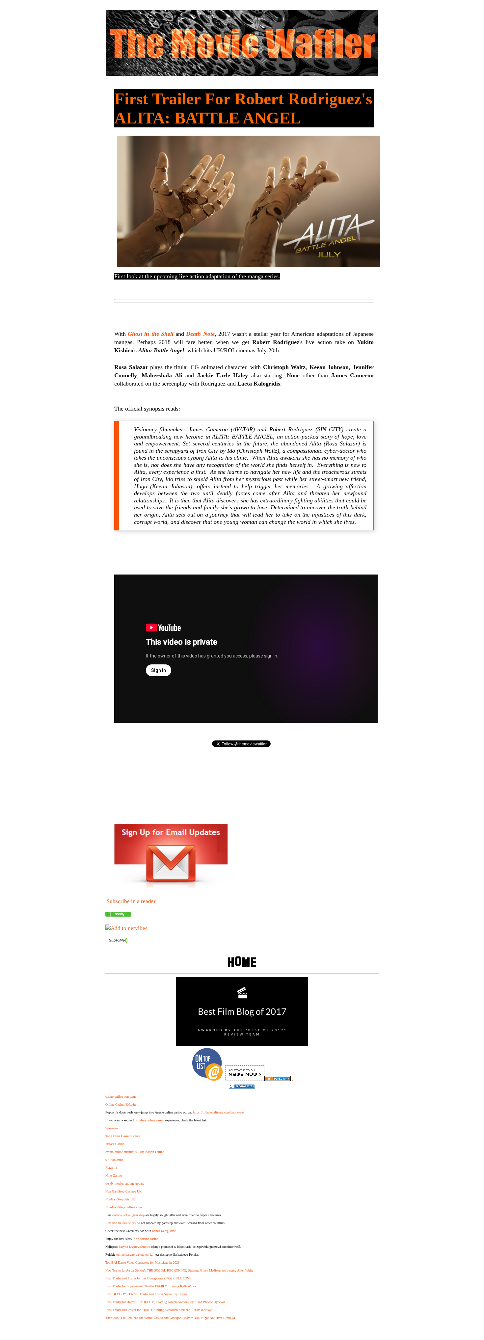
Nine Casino (113, 1175)
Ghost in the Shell (151, 334)
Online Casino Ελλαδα (120, 1104)
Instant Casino (114, 1144)
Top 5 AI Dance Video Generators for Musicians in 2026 (142, 1262)
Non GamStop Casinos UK (123, 1191)
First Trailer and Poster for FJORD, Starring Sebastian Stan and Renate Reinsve (158, 1310)
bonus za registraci (164, 1231)
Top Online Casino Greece (122, 1136)
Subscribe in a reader (131, 901)
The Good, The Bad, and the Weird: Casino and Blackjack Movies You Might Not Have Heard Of (170, 1318)
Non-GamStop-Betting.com (123, 1207)
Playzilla (111, 1167)
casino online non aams (120, 1096)
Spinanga (111, 1128)
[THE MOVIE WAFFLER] (118, 915)
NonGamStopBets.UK (120, 1199)
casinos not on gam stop (128, 1215)
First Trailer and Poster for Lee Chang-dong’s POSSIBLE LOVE (148, 1278)
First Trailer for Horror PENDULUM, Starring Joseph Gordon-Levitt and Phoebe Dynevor (165, 1302)
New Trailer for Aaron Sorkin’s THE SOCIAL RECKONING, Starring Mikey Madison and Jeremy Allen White (179, 1270)
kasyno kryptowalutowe (134, 1246)
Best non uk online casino (122, 1223)
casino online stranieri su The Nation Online (134, 1152)
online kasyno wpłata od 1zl (134, 1254)
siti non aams (114, 1160)
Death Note (200, 334)
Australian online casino (148, 1120)
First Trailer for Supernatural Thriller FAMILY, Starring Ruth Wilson (151, 1286)
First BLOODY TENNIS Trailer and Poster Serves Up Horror (146, 1294)
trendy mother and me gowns (124, 1183)
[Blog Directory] (277, 1079)
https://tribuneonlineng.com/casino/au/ (218, 1112)
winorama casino (147, 1239)
